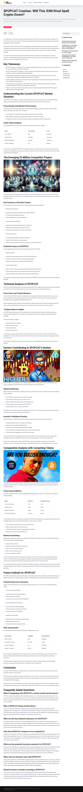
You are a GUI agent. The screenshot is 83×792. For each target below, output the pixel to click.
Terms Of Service (38, 2)
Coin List (30, 2)
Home (24, 2)
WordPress (6, 789)
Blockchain (65, 71)
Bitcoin (64, 69)
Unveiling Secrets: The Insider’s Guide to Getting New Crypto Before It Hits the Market (69, 47)
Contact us (46, 2)
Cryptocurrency (7, 27)
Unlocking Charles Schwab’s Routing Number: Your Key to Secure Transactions (69, 56)
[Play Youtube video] (32, 366)
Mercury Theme (12, 789)
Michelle (11, 33)
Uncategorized (66, 77)
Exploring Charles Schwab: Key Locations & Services (69, 61)
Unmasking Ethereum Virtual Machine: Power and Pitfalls (69, 42)
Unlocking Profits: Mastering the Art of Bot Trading (70, 51)
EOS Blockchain (66, 75)
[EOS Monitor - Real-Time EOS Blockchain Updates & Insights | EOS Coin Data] (7, 2)
